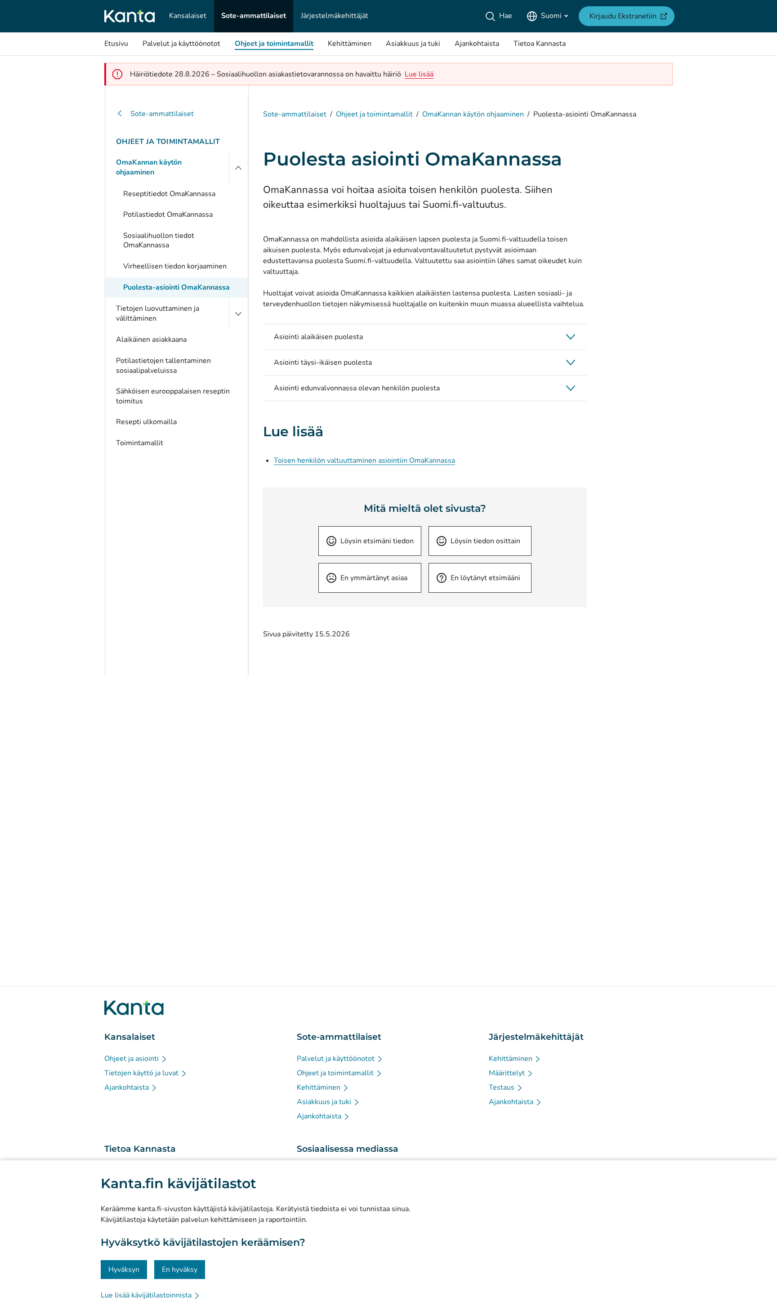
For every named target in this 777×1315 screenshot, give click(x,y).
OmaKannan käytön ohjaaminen (149, 167)
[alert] (419, 74)
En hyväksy (179, 1270)
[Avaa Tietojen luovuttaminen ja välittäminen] (238, 314)
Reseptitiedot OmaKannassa (169, 194)
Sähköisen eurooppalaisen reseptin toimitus (173, 396)
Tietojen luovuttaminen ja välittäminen (157, 313)
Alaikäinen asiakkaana (151, 339)
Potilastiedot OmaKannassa (168, 214)
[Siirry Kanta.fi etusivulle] (134, 1008)
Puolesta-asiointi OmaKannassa (176, 287)
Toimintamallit (139, 443)
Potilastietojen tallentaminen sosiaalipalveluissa (163, 366)
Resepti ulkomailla (146, 422)
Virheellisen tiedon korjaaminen (175, 266)
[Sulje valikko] (238, 167)
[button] (425, 336)
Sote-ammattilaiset (162, 114)
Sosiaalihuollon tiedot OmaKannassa (158, 240)
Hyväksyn (123, 1270)
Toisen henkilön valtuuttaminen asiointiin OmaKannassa (364, 460)
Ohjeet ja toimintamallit (168, 142)
